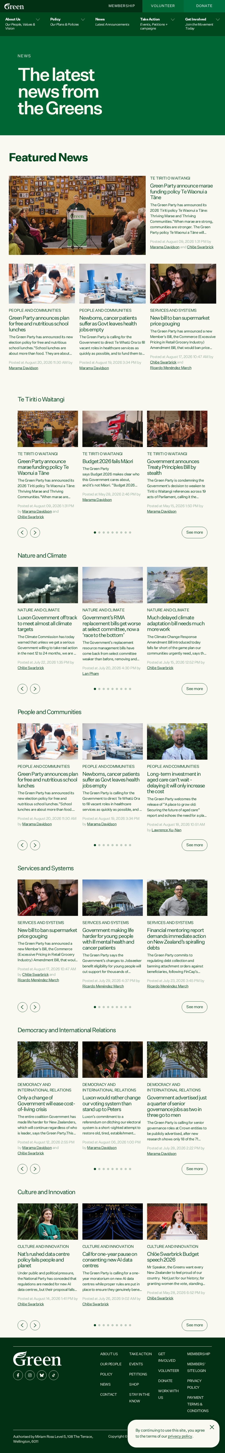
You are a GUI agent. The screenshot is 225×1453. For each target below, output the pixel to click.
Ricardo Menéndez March (170, 368)
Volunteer (163, 6)
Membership (122, 6)
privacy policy (180, 1436)
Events (136, 1364)
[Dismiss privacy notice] (212, 1427)
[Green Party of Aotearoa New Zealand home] (37, 1358)
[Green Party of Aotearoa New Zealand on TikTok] (53, 1375)
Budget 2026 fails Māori (107, 461)
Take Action (140, 1354)
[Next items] (35, 533)
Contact (108, 1395)
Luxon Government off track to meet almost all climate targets (47, 623)
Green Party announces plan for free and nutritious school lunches (39, 323)
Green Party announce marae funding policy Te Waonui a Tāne (181, 191)
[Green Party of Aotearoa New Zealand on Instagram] (30, 1375)
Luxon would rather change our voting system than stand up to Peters (111, 1103)
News (105, 1384)
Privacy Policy (194, 1384)
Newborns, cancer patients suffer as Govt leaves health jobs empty (107, 323)
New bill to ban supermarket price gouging (179, 321)
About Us (109, 1354)
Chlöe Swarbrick (200, 247)
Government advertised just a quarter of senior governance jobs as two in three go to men (177, 1106)
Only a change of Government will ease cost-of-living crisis (46, 1103)
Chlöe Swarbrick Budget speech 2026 (173, 1257)
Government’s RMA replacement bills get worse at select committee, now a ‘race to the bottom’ (111, 626)
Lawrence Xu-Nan (166, 830)
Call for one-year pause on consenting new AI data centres (109, 1260)
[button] (22, 24)
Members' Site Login (196, 1368)
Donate (204, 6)
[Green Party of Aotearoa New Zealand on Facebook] (18, 1375)
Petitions (138, 1374)
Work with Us (168, 1395)
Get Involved (166, 1358)
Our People (111, 1364)
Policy (106, 1374)
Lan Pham (90, 674)
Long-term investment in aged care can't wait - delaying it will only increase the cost (176, 783)
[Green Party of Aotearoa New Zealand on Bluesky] (42, 1375)
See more (194, 532)
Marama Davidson (165, 247)
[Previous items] (22, 533)
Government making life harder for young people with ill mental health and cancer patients (108, 939)
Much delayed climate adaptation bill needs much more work (176, 623)
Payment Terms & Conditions (198, 1404)
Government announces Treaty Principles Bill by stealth (173, 467)
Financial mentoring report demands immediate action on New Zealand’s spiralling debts (176, 939)
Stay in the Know (139, 1398)
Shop (134, 1384)
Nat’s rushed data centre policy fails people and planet (43, 1260)
